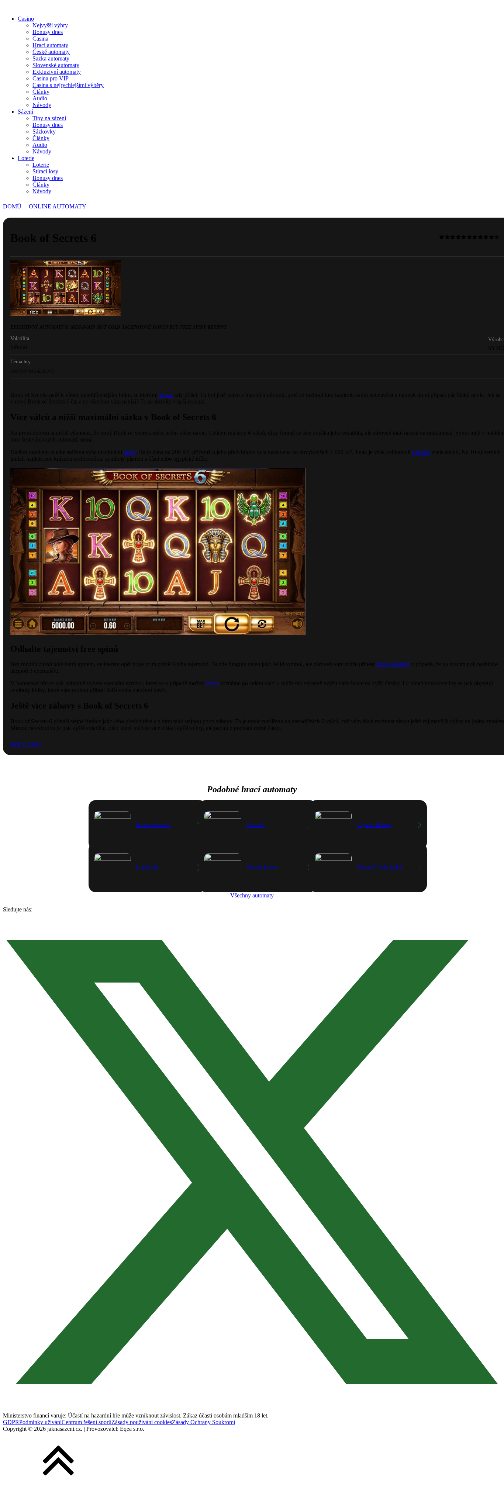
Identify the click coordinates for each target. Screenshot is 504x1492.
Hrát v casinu (25, 744)
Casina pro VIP (50, 78)
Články (40, 92)
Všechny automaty (252, 895)
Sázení (25, 111)
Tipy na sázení (49, 118)
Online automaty (57, 206)
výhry (212, 683)
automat (421, 452)
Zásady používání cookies (141, 1422)
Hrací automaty (50, 45)
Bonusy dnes (47, 32)
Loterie (26, 158)
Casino (26, 18)
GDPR (11, 1422)
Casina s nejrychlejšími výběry (68, 85)
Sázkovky (44, 131)
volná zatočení (393, 664)
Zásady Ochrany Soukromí (203, 1422)
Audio (39, 98)
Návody (41, 105)
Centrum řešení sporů (86, 1422)
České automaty (51, 52)
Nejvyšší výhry (50, 25)
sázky (130, 452)
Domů (12, 206)
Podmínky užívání (40, 1422)
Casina (40, 38)
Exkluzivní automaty (56, 72)
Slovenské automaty (55, 65)
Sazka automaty (50, 58)
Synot (166, 395)
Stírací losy (45, 171)
